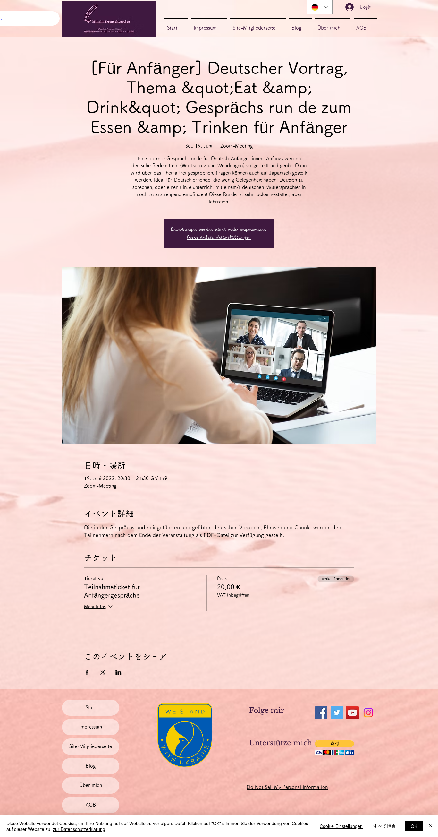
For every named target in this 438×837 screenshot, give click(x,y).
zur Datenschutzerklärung (79, 829)
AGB (91, 804)
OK (414, 826)
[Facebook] (321, 712)
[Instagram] (368, 712)
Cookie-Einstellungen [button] (341, 826)
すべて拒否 (384, 826)
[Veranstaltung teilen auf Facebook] (87, 672)
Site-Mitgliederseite (90, 746)
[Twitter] (337, 712)
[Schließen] (430, 826)
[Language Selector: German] (320, 7)
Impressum (90, 726)
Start (91, 707)
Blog (91, 766)
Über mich (90, 785)
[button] (334, 747)
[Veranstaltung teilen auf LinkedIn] (118, 672)
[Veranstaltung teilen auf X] (103, 672)
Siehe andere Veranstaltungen (219, 237)
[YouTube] (352, 712)
